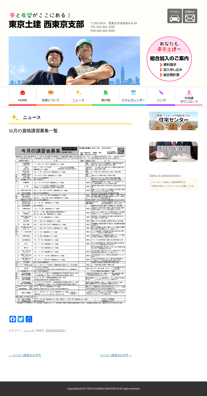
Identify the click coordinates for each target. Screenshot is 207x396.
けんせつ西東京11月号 (116, 355)
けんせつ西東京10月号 (25, 355)
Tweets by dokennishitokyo (165, 175)
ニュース (28, 330)
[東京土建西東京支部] (46, 27)
